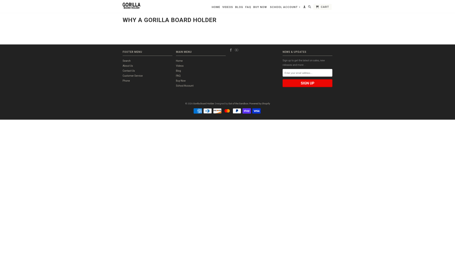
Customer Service (133, 75)
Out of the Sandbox (238, 103)
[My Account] (304, 7)
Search (127, 60)
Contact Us (129, 70)
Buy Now (260, 7)
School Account (285, 7)
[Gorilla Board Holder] (131, 6)
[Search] (309, 7)
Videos (227, 7)
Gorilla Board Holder (203, 103)
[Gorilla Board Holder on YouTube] (236, 50)
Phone (126, 80)
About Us (128, 65)
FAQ (248, 7)
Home (216, 7)
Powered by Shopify (259, 103)
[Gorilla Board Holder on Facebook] (230, 50)
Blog (239, 7)
